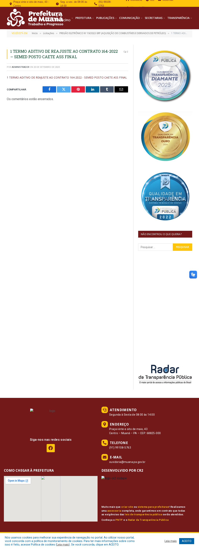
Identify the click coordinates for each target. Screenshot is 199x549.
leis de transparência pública (143, 514)
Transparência (178, 18)
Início (49, 18)
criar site (127, 506)
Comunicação (129, 18)
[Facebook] (51, 448)
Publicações (105, 18)
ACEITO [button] (186, 541)
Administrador (20, 67)
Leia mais (63, 544)
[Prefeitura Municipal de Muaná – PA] (34, 18)
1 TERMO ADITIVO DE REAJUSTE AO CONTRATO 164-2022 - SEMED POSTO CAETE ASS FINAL (67, 77)
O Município (63, 18)
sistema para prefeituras (153, 506)
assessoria (114, 510)
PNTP (119, 519)
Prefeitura (83, 18)
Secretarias (153, 18)
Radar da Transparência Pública (148, 519)
